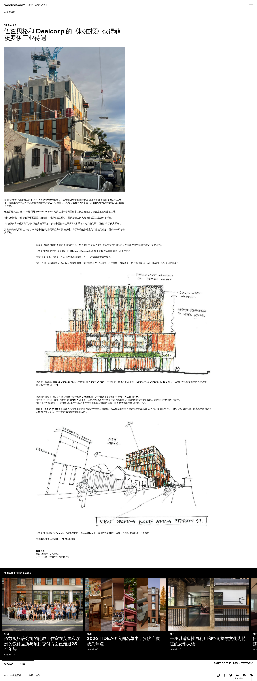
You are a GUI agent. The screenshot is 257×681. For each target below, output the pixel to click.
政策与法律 (34, 675)
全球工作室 (34, 5)
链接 (218, 676)
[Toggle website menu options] (251, 5)
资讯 (45, 5)
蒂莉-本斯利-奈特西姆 (47, 553)
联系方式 (8, 663)
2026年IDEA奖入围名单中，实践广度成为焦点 (109, 579)
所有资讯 (10, 12)
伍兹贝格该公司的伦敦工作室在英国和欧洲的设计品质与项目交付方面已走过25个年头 (42, 581)
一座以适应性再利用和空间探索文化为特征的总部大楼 (195, 579)
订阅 (23, 663)
